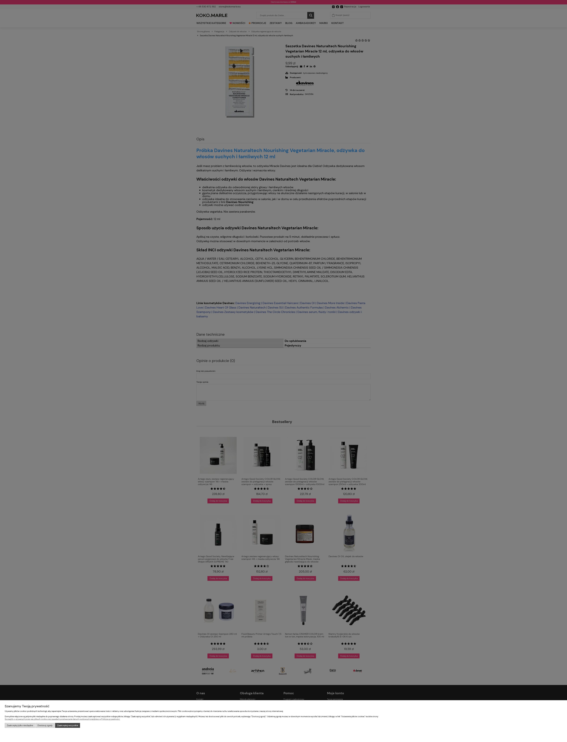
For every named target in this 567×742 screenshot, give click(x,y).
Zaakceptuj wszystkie (67, 725)
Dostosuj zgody (45, 725)
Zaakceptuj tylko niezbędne (20, 725)
